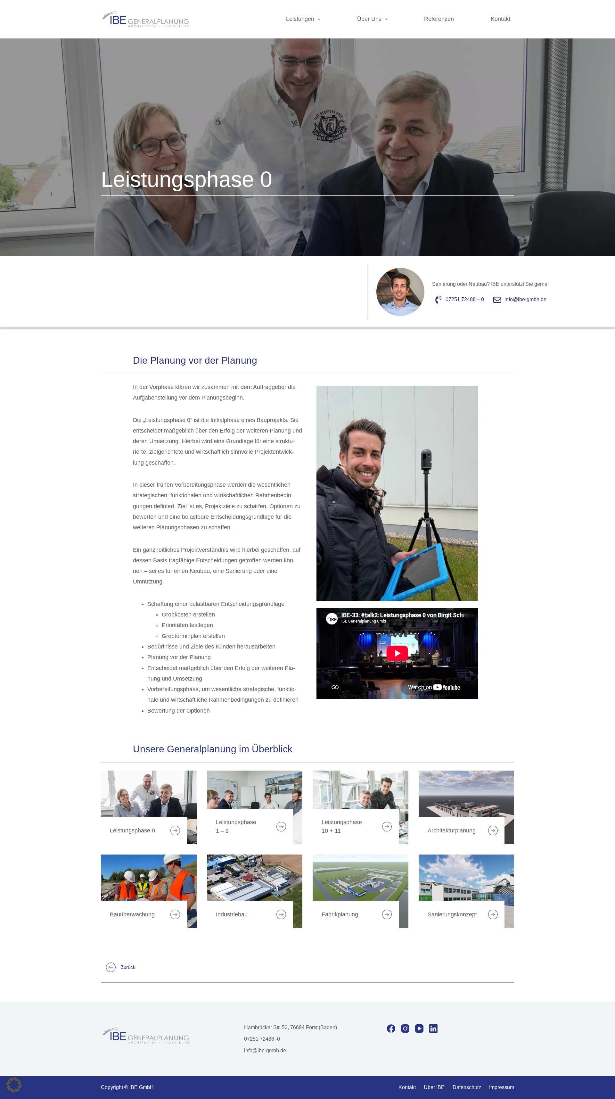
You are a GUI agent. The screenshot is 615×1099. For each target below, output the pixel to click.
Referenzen (439, 19)
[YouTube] (419, 1028)
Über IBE (434, 1087)
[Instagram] (405, 1028)
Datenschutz (467, 1087)
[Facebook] (391, 1028)
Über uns (369, 19)
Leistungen (300, 19)
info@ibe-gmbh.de (265, 1050)
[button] (14, 1085)
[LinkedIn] (433, 1028)
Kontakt (500, 19)
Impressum (501, 1087)
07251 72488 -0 (262, 1039)
